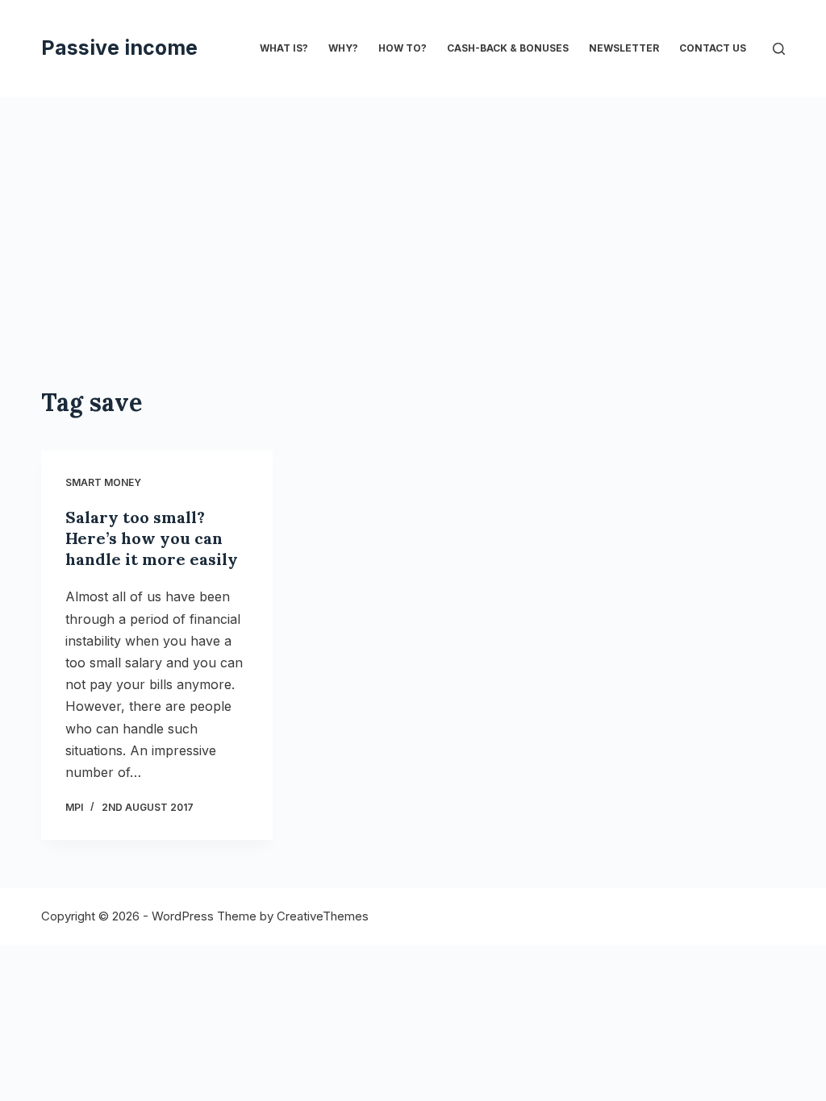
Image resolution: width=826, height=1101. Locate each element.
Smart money (103, 482)
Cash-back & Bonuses (508, 48)
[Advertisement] (413, 266)
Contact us (712, 48)
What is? (284, 48)
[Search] (779, 49)
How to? (402, 48)
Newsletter (624, 48)
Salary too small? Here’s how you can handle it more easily (151, 538)
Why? (343, 48)
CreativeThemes (323, 916)
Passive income (119, 47)
